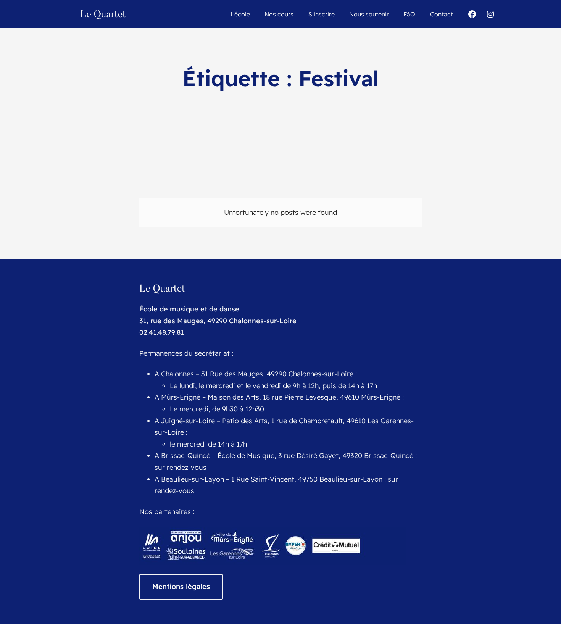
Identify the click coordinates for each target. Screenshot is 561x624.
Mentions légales (181, 586)
